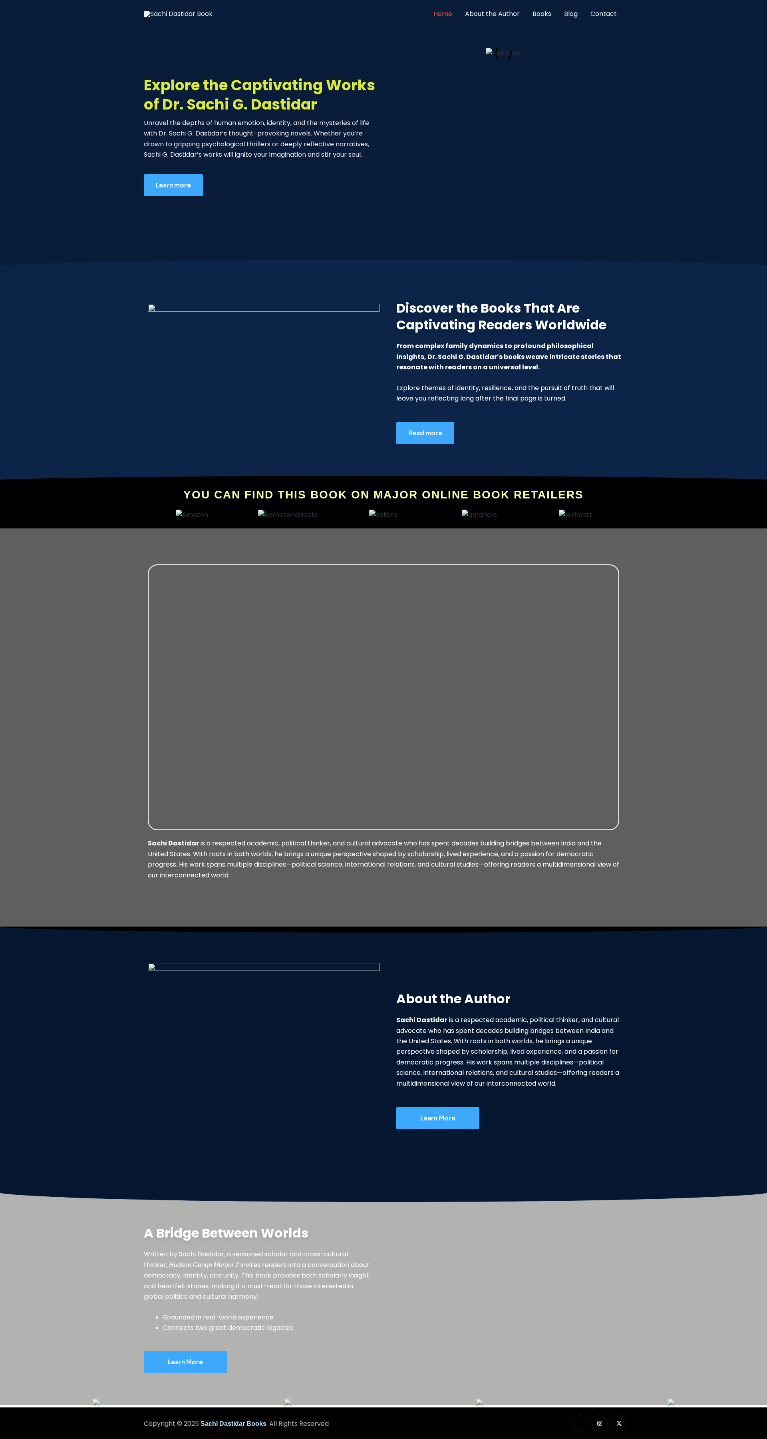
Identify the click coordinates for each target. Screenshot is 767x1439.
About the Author (492, 13)
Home (442, 13)
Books (542, 13)
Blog (571, 13)
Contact (603, 13)
